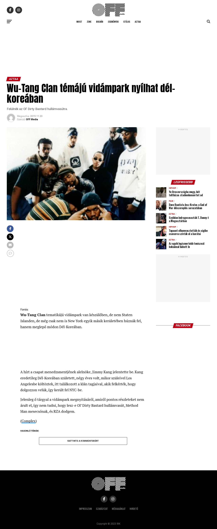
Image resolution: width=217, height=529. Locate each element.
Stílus (126, 21)
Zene (89, 21)
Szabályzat (102, 508)
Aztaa (138, 21)
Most (79, 21)
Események (113, 21)
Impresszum (85, 508)
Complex (29, 420)
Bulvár (99, 21)
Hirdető (134, 508)
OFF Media (32, 119)
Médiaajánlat (119, 508)
